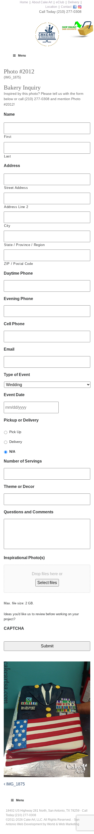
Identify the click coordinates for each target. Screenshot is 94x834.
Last (7, 156)
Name (9, 114)
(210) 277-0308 (69, 12)
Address (12, 165)
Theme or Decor (19, 486)
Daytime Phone (18, 273)
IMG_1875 (15, 784)
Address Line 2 (16, 207)
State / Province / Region (24, 245)
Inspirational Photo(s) (24, 558)
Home (24, 2)
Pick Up (15, 432)
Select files (47, 582)
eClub (60, 2)
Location (51, 7)
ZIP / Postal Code (18, 264)
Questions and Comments (28, 512)
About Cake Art (42, 2)
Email (9, 349)
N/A (12, 451)
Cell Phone (14, 324)
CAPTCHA (14, 628)
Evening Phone (18, 299)
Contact (66, 7)
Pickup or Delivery (21, 420)
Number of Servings (23, 461)
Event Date (14, 395)
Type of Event (17, 374)
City (7, 226)
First (7, 137)
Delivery (73, 2)
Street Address (16, 188)
